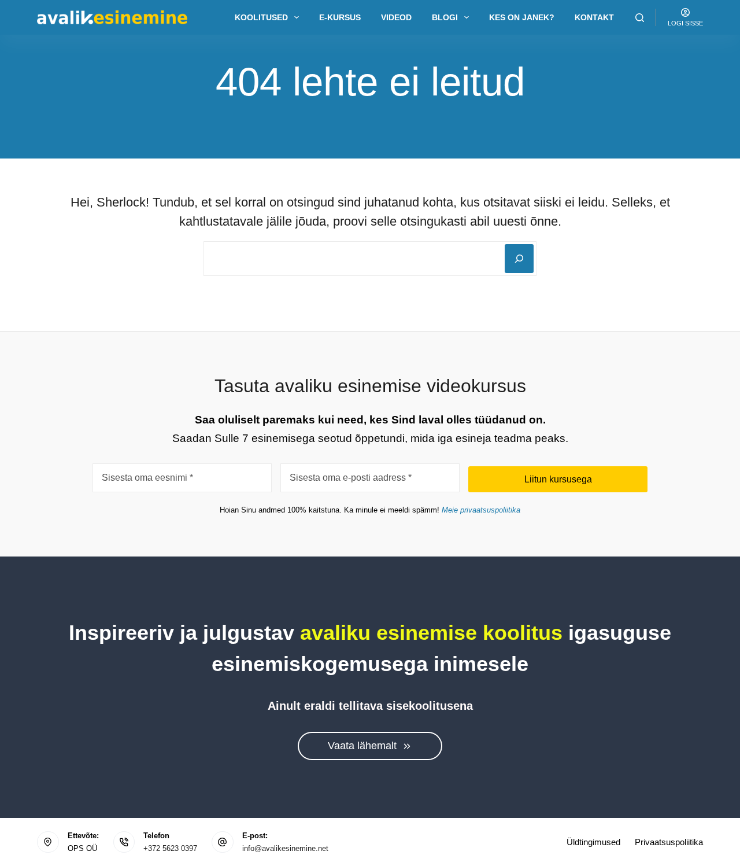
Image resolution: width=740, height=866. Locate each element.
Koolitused (261, 17)
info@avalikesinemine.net (285, 848)
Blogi (445, 17)
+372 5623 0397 (170, 848)
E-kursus (340, 17)
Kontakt (594, 17)
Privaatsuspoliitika (669, 842)
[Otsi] (519, 258)
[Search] (639, 17)
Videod (396, 17)
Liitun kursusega (558, 479)
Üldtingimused (593, 842)
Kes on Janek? (521, 17)
